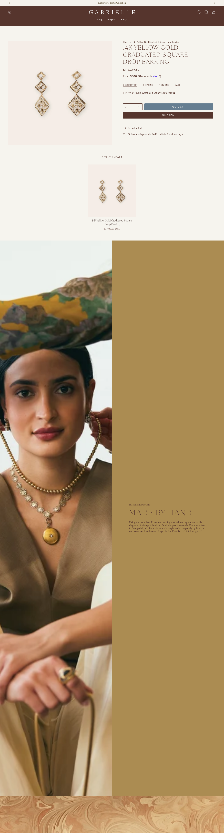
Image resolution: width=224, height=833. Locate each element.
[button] (100, 20)
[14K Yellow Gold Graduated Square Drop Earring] (112, 190)
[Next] (214, 2)
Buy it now (168, 115)
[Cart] (214, 12)
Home (126, 42)
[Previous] (9, 2)
